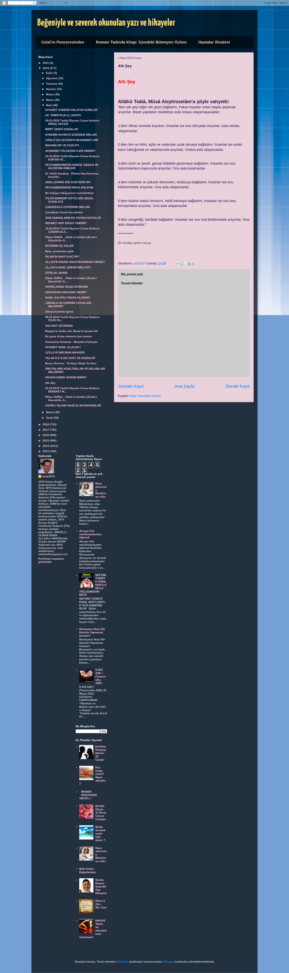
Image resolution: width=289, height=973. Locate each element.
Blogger (168, 961)
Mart (49, 105)
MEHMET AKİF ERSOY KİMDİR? (66, 223)
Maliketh (122, 961)
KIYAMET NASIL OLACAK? (63, 347)
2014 (46, 445)
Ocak (50, 417)
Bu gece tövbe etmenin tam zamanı (68, 336)
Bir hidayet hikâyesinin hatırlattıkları (69, 193)
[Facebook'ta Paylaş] (189, 264)
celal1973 (48, 476)
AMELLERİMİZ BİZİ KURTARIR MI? (68, 182)
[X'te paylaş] (186, 264)
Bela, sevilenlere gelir (59, 251)
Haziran (51, 89)
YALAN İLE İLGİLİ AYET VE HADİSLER (70, 358)
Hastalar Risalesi (214, 42)
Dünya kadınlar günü (59, 311)
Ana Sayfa (184, 386)
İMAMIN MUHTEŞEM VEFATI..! (88, 795)
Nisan (50, 99)
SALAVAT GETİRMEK (59, 325)
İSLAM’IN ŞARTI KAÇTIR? (62, 256)
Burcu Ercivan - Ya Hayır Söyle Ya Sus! (71, 363)
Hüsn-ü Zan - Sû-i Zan (101, 904)
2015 (46, 440)
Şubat (50, 412)
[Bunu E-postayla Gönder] (178, 264)
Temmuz (52, 83)
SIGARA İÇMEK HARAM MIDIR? (66, 377)
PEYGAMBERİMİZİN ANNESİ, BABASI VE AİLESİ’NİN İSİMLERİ (71, 166)
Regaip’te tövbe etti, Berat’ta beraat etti (71, 331)
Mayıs (50, 94)
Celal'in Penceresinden (62, 42)
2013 (46, 451)
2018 (46, 424)
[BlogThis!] (182, 264)
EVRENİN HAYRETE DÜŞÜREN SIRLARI (71, 134)
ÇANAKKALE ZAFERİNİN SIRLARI (67, 207)
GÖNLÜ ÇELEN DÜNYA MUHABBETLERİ (71, 140)
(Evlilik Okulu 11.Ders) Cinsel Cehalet (100, 812)
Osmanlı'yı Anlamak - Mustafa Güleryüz (71, 341)
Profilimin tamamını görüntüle (51, 560)
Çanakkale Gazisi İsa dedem (64, 212)
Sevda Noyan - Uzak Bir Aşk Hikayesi (101, 886)
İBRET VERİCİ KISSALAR (61, 129)
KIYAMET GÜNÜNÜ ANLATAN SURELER (71, 109)
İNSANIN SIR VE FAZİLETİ (62, 145)
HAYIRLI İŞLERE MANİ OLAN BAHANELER (73, 405)
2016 (46, 435)
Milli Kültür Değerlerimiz (87, 870)
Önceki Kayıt (237, 386)
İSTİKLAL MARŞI (56, 272)
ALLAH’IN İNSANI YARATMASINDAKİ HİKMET (75, 261)
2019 (46, 68)
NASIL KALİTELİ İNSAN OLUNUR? (67, 297)
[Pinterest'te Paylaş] (193, 264)
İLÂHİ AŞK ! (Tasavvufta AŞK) (100, 676)
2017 (46, 429)
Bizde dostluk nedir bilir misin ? (100, 833)
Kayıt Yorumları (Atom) (145, 396)
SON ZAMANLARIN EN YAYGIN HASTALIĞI (73, 217)
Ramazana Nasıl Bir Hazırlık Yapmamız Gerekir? (92, 632)
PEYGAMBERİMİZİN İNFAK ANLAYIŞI (69, 187)
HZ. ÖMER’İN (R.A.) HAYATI (63, 115)
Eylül (49, 72)
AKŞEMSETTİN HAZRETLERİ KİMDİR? (70, 150)
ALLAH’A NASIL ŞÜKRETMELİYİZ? (68, 267)
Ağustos (52, 78)
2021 (46, 62)
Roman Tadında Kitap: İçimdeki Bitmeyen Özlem (141, 42)
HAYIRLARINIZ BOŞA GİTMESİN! (66, 286)
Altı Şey (50, 382)
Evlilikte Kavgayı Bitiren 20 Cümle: (100, 753)
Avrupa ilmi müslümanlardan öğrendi (90, 534)
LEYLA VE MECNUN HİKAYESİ (65, 352)
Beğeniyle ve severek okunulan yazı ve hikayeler (106, 23)
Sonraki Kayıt (131, 386)
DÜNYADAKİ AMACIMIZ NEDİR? (66, 292)
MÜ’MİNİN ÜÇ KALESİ (59, 245)
